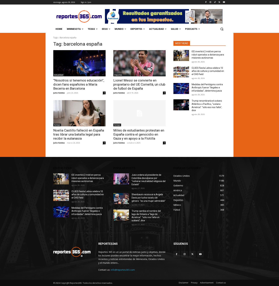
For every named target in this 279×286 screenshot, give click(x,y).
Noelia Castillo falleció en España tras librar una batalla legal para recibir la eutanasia (78, 134)
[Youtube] (224, 2)
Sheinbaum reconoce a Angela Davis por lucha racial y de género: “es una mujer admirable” (148, 197)
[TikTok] (215, 2)
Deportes (118, 75)
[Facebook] (206, 2)
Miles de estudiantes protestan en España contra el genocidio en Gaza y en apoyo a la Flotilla (138, 134)
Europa (57, 125)
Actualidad (58, 75)
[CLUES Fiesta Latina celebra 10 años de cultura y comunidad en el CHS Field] (181, 71)
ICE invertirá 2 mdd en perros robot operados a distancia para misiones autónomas (208, 54)
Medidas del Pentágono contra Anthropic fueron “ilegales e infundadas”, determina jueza (207, 87)
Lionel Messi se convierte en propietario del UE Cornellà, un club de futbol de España (139, 84)
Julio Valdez (59, 93)
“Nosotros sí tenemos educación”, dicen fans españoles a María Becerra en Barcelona (78, 84)
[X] (219, 2)
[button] (222, 29)
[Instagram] (210, 2)
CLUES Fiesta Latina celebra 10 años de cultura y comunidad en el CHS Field (208, 71)
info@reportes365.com (123, 269)
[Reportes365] (79, 16)
